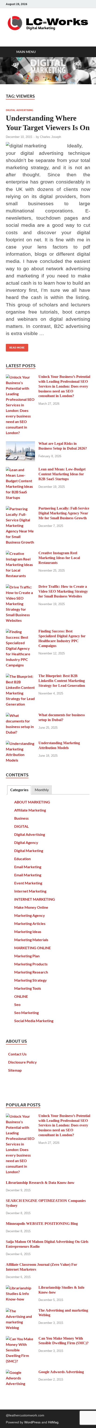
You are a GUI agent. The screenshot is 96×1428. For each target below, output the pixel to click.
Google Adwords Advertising (61, 1372)
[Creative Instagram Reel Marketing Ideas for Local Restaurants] (20, 553)
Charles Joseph (50, 137)
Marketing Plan (27, 956)
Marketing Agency (29, 915)
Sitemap (15, 1070)
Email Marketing (27, 867)
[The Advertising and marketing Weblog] (20, 1311)
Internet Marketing (30, 891)
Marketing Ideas (27, 931)
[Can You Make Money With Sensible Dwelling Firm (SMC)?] (20, 1339)
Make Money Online (31, 907)
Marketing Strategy (30, 980)
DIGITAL (21, 826)
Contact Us (17, 1054)
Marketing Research (31, 972)
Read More (15, 346)
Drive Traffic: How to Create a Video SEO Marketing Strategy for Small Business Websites (63, 591)
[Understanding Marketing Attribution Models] (20, 743)
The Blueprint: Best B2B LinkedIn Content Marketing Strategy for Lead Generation (61, 681)
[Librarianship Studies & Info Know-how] (20, 1288)
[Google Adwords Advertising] (20, 1372)
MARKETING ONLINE (32, 948)
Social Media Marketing (33, 1020)
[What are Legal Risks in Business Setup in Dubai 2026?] (20, 444)
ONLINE (21, 996)
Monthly (42, 789)
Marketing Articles (29, 923)
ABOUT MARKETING (32, 802)
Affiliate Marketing (30, 810)
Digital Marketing (28, 850)
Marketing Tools (27, 988)
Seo (17, 1004)
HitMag (53, 1422)
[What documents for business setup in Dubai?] (20, 715)
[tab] (19, 789)
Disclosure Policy (22, 1062)
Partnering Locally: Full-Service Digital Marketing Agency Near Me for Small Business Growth (63, 513)
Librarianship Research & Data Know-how (40, 1183)
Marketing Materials (31, 939)
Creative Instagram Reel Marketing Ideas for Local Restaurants (59, 558)
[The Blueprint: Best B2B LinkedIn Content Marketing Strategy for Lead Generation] (20, 676)
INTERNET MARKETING (34, 899)
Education (22, 858)
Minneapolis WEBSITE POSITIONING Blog (42, 1224)
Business (21, 818)
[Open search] (84, 52)
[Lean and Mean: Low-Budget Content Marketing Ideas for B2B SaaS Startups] (20, 469)
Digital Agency (26, 842)
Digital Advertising (19, 110)
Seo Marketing (26, 1012)
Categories (19, 789)
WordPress (32, 1422)
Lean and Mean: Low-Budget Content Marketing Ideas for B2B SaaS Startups (62, 474)
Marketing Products (31, 964)
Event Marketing (28, 883)
